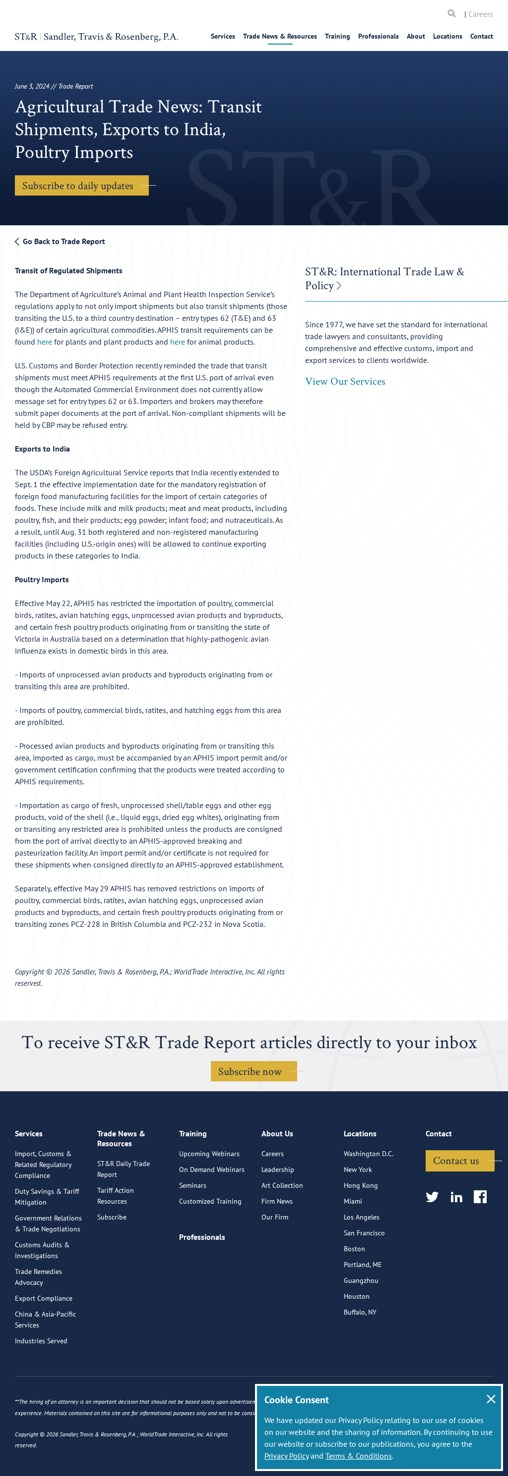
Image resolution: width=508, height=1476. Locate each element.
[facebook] (483, 1197)
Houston (357, 1296)
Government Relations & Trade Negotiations (48, 1223)
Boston (354, 1248)
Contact (481, 36)
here (44, 342)
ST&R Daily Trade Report (123, 1169)
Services (223, 36)
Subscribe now (250, 1071)
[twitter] (435, 1197)
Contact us (456, 1160)
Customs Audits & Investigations (42, 1250)
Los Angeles (362, 1217)
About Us (277, 1133)
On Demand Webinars (212, 1169)
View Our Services (345, 381)
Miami (353, 1201)
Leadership (277, 1169)
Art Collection (282, 1185)
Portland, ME (363, 1264)
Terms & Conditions (358, 1456)
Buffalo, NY (360, 1312)
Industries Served (41, 1340)
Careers (480, 14)
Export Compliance (43, 1298)
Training (337, 36)
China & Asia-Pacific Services (45, 1319)
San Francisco (364, 1232)
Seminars (192, 1185)
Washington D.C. (368, 1153)
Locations (447, 36)
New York (358, 1169)
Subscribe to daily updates (77, 185)
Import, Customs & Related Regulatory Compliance (43, 1164)
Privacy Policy (286, 1456)
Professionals (378, 36)
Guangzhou (361, 1280)
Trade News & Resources (280, 36)
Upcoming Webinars (209, 1153)
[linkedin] (459, 1197)
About (416, 36)
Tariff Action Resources (115, 1196)
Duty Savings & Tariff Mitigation (47, 1197)
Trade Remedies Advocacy (38, 1277)
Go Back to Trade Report (63, 241)
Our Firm (274, 1217)
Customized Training (210, 1201)
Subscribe (112, 1217)
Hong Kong (361, 1185)
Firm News (277, 1201)
